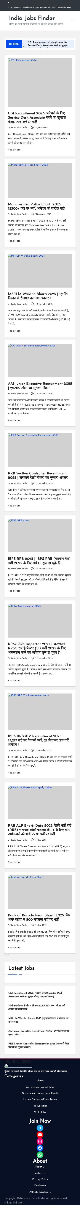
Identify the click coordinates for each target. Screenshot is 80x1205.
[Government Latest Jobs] (40, 1087)
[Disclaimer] (40, 1186)
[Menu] (74, 21)
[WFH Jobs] (40, 1112)
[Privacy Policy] (40, 1179)
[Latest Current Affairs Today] (40, 1099)
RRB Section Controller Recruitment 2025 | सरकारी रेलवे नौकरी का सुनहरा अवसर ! (38, 1046)
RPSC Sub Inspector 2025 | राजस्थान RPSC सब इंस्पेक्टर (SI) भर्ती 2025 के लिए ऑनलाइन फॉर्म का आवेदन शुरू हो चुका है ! (36, 648)
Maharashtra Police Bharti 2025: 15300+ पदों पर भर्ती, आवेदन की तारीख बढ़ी (36, 1008)
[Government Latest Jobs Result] (40, 1093)
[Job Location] (40, 1106)
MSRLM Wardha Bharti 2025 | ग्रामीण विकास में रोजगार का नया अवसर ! (38, 1020)
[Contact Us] (40, 1173)
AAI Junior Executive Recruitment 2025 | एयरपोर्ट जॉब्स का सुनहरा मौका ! (38, 1033)
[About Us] (40, 1167)
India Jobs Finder (32, 18)
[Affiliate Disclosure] (40, 1192)
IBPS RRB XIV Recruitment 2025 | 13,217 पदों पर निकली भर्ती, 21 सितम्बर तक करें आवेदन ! (38, 741)
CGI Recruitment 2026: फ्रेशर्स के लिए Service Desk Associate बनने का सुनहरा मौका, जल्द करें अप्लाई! (48, 45)
